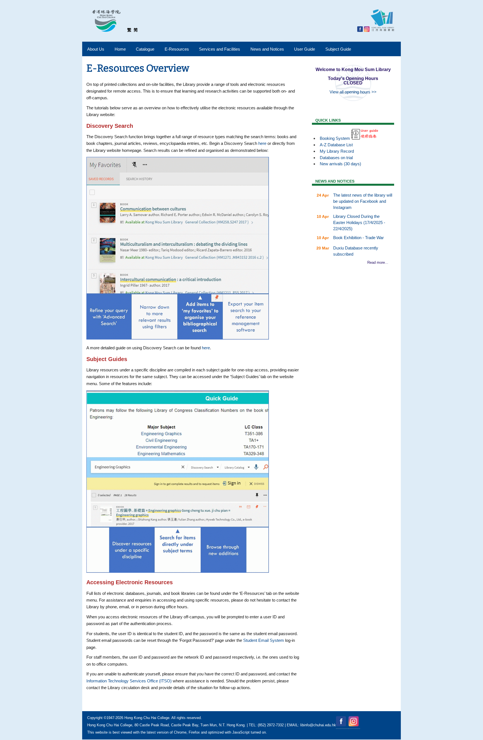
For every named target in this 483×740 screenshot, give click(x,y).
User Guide (304, 49)
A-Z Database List (336, 144)
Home (120, 49)
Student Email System (263, 640)
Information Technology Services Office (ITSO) (129, 680)
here (262, 143)
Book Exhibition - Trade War (358, 237)
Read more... (377, 262)
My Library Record (337, 151)
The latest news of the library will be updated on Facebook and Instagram (362, 201)
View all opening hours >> (353, 91)
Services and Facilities (219, 49)
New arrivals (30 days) (340, 163)
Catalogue (145, 49)
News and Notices (267, 49)
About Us (95, 49)
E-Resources (177, 49)
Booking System (335, 138)
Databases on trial (336, 157)
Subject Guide (338, 49)
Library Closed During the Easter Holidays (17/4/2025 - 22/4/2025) (359, 222)
